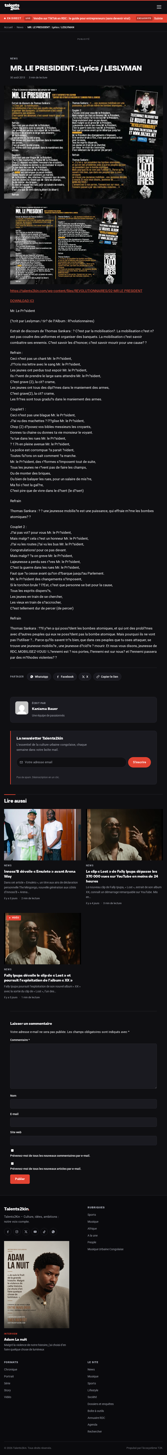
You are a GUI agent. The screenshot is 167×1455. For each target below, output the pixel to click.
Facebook (67, 676)
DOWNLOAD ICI (22, 301)
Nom (13, 1095)
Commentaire (20, 1040)
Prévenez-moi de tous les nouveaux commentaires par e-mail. (50, 1156)
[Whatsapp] (53, 1231)
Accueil (8, 27)
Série (7, 1383)
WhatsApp (41, 676)
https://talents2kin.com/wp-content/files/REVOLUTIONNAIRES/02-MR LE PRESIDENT (76, 291)
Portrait (9, 1376)
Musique (93, 1221)
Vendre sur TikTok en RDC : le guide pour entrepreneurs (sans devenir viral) (78, 18)
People (92, 1242)
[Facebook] (7, 1231)
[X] (26, 1231)
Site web (15, 1132)
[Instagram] (17, 1231)
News (20, 27)
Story (7, 1390)
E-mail (14, 1114)
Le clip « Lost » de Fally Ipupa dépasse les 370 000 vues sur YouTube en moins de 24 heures (122, 876)
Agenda (92, 1424)
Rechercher (95, 1431)
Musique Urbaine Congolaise (105, 1249)
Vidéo (15, 917)
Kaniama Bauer (45, 708)
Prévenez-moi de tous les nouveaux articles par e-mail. (45, 1169)
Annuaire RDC (96, 1418)
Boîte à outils (96, 1411)
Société (92, 1397)
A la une (93, 1235)
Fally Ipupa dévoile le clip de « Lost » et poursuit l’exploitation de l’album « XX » (38, 978)
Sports (92, 1215)
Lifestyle (93, 1390)
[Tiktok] (44, 1231)
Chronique (10, 1369)
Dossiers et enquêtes (101, 1404)
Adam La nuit (15, 1339)
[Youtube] (35, 1231)
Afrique (92, 1228)
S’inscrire (139, 762)
